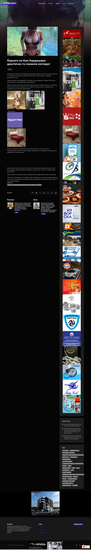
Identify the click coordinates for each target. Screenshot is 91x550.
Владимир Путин (74, 450)
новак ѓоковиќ (67, 472)
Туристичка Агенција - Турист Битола (73, 463)
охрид (64, 478)
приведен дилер (72, 478)
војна (69, 465)
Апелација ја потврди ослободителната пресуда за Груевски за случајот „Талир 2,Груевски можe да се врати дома (72, 437)
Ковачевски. (73, 457)
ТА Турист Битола (67, 461)
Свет (16, 212)
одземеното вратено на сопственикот (73, 474)
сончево (75, 485)
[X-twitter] (80, 545)
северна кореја (67, 485)
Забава (44, 213)
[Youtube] (83, 545)
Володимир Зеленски (68, 452)
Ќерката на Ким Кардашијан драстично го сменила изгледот (24, 185)
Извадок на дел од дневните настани (73, 455)
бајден (64, 465)
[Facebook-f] (76, 545)
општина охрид (67, 476)
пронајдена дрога (68, 483)
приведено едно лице (69, 481)
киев (73, 468)
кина (78, 468)
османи (75, 476)
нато (72, 470)
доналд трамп (67, 468)
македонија (66, 470)
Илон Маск (65, 457)
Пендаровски (66, 459)
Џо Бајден (65, 450)
